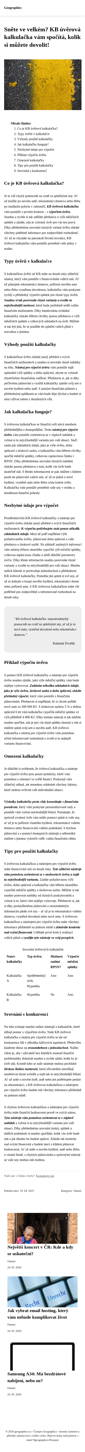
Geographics (13, 7)
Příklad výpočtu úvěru (31, 155)
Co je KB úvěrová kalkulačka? (37, 128)
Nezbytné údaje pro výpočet (35, 149)
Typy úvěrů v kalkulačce (33, 134)
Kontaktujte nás (45, 1175)
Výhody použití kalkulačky (35, 139)
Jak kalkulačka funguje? (33, 144)
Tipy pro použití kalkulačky (35, 165)
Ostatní (77, 1190)
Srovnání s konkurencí (32, 171)
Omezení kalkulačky (30, 160)
